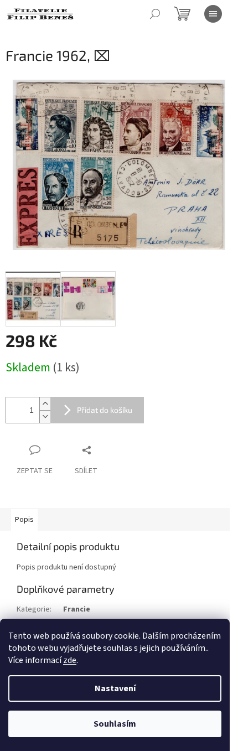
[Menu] (213, 14)
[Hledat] (155, 14)
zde (69, 660)
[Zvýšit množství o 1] (44, 403)
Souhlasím (115, 724)
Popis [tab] (24, 519)
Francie (76, 609)
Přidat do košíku (104, 410)
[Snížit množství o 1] (44, 416)
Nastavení (115, 688)
